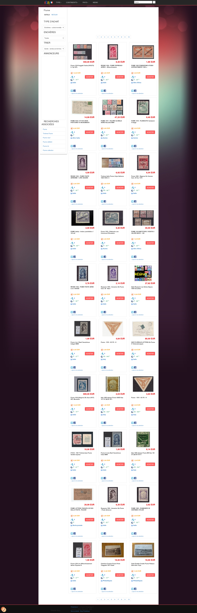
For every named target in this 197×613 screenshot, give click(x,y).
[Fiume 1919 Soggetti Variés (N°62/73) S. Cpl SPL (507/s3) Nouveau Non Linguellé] (82, 52)
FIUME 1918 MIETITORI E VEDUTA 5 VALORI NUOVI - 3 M (142, 232)
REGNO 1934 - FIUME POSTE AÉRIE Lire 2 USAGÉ (82, 287)
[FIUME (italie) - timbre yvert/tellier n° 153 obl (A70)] (82, 218)
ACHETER (89, 77)
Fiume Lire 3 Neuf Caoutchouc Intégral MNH (80, 343)
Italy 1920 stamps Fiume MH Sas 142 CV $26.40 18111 (142, 453)
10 (129, 37)
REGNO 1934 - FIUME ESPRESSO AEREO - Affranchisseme (111, 66)
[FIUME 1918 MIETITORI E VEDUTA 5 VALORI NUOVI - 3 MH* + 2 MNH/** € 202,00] (143, 218)
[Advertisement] (53, 88)
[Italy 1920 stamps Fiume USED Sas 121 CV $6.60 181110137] (112, 384)
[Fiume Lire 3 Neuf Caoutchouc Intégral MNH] (82, 328)
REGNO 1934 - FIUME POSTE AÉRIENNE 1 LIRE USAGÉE (80, 177)
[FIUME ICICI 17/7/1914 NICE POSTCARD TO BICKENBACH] (82, 107)
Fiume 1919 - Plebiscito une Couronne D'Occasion (110, 232)
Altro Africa (137, 82)
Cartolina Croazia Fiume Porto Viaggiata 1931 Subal (110, 564)
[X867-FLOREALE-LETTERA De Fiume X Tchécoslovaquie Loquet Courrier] (143, 329)
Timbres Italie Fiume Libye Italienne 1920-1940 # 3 (112, 177)
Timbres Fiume (48, 133)
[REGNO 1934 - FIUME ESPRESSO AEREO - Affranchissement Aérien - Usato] (113, 52)
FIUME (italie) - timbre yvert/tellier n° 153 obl (82, 232)
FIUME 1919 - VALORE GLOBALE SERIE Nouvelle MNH (111, 121)
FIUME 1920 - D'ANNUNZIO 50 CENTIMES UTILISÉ (140, 509)
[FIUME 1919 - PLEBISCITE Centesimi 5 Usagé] (143, 107)
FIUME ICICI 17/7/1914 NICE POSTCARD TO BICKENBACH (80, 121)
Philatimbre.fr (74, 607)
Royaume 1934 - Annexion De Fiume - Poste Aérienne (112, 509)
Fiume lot (46, 146)
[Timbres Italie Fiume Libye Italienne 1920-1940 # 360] (112, 163)
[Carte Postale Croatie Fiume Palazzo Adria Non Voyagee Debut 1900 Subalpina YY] (143, 550)
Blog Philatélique (85, 611)
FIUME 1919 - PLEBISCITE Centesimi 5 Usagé (143, 121)
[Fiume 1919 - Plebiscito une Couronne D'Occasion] (112, 218)
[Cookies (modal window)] (3, 609)
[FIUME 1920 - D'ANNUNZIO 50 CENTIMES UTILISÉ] (143, 494)
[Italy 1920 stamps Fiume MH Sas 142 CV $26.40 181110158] (143, 439)
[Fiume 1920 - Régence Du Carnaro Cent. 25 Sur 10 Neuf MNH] (143, 162)
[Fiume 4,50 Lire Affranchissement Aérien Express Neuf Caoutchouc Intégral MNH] (82, 550)
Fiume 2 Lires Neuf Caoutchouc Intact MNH (111, 453)
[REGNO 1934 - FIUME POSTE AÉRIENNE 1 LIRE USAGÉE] (82, 162)
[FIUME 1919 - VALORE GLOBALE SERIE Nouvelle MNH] (113, 107)
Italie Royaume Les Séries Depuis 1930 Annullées (142, 287)
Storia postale (77, 525)
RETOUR (54, 15)
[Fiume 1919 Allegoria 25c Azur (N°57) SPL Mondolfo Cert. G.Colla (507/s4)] (82, 384)
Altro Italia (76, 138)
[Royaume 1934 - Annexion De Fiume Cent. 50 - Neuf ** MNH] (113, 273)
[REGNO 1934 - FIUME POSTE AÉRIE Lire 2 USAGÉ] (82, 273)
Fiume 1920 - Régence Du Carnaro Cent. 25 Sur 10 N (142, 177)
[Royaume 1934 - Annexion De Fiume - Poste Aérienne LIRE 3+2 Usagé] (113, 494)
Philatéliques (107, 581)
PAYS (84, 2)
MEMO (95, 2)
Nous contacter (75, 611)
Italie (74, 82)
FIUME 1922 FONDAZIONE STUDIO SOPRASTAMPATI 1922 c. (142, 66)
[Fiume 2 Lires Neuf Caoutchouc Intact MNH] (112, 439)
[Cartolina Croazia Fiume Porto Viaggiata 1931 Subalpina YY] (112, 550)
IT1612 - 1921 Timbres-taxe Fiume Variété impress (81, 453)
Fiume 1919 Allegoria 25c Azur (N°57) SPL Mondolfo (82, 398)
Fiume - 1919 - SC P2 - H (108, 342)
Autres (105, 138)
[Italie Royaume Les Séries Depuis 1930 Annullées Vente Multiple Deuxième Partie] (143, 273)
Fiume (45, 129)
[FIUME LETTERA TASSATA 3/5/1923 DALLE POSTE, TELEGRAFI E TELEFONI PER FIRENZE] (82, 495)
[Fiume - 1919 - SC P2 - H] (113, 328)
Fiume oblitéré (47, 142)
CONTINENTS (71, 2)
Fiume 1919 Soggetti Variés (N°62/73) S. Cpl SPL (82, 66)
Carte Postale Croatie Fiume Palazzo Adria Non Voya (142, 564)
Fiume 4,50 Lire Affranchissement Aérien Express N (81, 564)
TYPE (58, 2)
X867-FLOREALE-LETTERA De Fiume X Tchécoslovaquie (143, 343)
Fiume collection (48, 150)
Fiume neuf (46, 138)
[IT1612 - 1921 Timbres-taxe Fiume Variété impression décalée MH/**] (82, 439)
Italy (104, 359)
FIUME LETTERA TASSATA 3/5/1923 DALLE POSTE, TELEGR (82, 509)
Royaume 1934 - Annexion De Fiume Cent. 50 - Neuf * (112, 287)
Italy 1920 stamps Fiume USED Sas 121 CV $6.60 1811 (112, 398)
